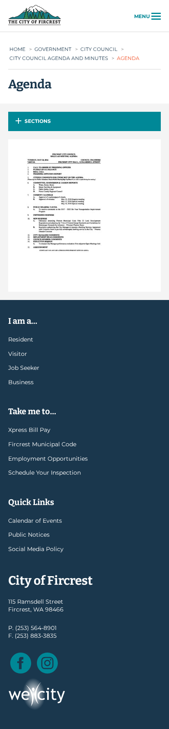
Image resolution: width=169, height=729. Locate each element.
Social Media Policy (36, 549)
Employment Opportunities (48, 458)
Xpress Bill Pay (29, 430)
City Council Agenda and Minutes (58, 58)
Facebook (20, 663)
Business (21, 382)
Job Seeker (23, 367)
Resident (20, 339)
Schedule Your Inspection (44, 472)
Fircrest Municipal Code (42, 444)
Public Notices (29, 534)
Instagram (47, 663)
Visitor (17, 354)
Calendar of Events (35, 520)
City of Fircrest (34, 24)
